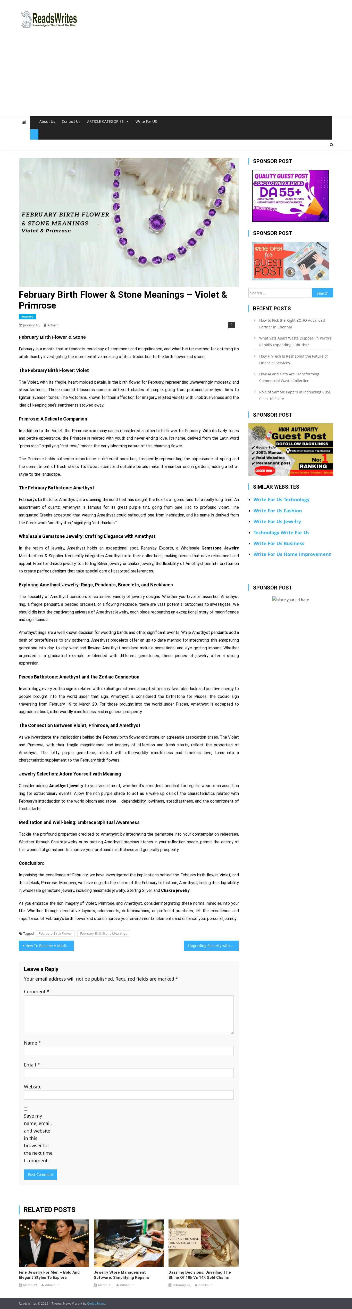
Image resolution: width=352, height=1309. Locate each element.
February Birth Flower (55, 933)
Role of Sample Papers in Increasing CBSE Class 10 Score (295, 395)
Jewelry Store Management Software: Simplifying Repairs (121, 1275)
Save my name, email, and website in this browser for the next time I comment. (38, 1138)
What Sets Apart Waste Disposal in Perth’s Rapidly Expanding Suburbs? (295, 341)
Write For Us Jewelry (277, 521)
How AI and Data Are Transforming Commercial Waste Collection (289, 377)
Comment (36, 991)
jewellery (27, 316)
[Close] (34, 134)
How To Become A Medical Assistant (50, 945)
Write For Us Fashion (278, 510)
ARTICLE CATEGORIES (105, 121)
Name (32, 1043)
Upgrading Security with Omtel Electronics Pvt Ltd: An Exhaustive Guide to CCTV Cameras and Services (213, 945)
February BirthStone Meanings (103, 933)
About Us (47, 121)
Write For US (146, 121)
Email (32, 1065)
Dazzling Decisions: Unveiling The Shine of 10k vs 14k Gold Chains (200, 1275)
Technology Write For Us (281, 532)
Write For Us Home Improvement (292, 554)
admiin (53, 325)
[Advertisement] (176, 77)
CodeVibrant (96, 1303)
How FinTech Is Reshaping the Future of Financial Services (293, 359)
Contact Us (71, 121)
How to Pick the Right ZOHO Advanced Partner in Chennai (292, 323)
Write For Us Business (279, 543)
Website (32, 1087)
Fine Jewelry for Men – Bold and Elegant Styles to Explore (49, 1275)
